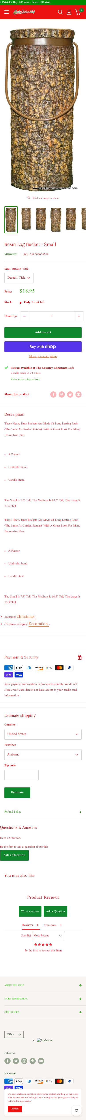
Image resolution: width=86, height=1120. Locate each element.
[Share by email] (78, 394)
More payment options (43, 356)
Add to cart (43, 332)
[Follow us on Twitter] (16, 1061)
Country (9, 724)
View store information (25, 379)
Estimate (17, 793)
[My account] (69, 12)
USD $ (10, 1034)
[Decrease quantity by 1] (24, 316)
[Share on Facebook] (53, 394)
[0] (78, 12)
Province (10, 745)
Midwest (10, 254)
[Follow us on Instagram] (24, 1061)
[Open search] (60, 12)
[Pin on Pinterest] (62, 394)
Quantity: (10, 316)
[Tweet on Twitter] (70, 394)
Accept (15, 1109)
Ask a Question (14, 855)
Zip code (10, 765)
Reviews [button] (27, 925)
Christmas (26, 616)
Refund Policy (12, 812)
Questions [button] (50, 925)
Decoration (39, 623)
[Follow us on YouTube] (41, 1061)
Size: (16, 269)
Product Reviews (43, 897)
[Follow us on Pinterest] (33, 1061)
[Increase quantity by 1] (79, 316)
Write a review (30, 911)
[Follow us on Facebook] (7, 1061)
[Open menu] (6, 12)
